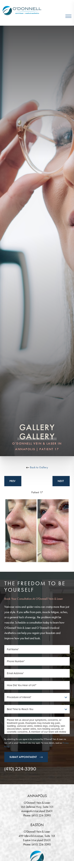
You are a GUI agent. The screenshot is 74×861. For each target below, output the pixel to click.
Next (61, 481)
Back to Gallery (38, 467)
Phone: (27, 815)
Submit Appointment (23, 757)
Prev (12, 481)
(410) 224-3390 (20, 769)
